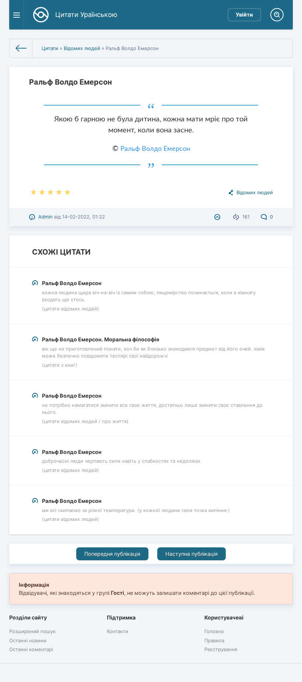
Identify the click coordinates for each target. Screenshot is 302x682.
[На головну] (21, 48)
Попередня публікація (112, 554)
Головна (214, 631)
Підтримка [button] (121, 617)
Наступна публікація (191, 554)
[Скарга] (218, 217)
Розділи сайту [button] (28, 617)
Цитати (50, 48)
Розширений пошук (32, 631)
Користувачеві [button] (223, 617)
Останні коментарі (31, 649)
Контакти (117, 631)
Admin (45, 217)
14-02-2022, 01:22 (83, 217)
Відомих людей (82, 48)
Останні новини (27, 640)
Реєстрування (220, 649)
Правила (214, 640)
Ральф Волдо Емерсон (155, 149)
